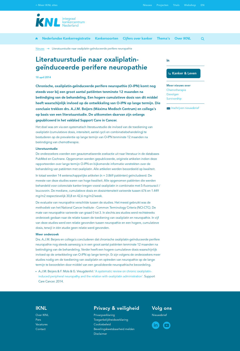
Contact (41, 329)
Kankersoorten (106, 38)
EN (202, 5)
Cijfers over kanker (137, 38)
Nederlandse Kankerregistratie (66, 38)
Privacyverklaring (104, 315)
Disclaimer (100, 334)
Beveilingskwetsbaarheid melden (114, 329)
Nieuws (147, 5)
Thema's (163, 38)
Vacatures (41, 324)
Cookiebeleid (102, 324)
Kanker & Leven (184, 73)
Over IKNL (183, 38)
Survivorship (174, 98)
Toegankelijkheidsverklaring (111, 320)
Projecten (162, 5)
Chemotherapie (176, 90)
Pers (38, 320)
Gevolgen (172, 94)
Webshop (190, 5)
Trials (176, 5)
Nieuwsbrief (159, 315)
